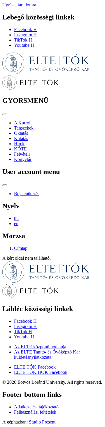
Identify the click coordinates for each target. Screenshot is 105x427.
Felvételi (22, 154)
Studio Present (42, 421)
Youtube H (24, 45)
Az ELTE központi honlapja (40, 346)
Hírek (19, 143)
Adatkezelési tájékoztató (36, 406)
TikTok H (23, 39)
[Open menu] (4, 114)
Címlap (20, 248)
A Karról (22, 122)
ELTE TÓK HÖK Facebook (40, 372)
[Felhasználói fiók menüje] (4, 185)
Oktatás (21, 133)
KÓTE (20, 148)
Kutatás (21, 138)
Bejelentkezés (26, 193)
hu (16, 218)
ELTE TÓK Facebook (35, 367)
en (16, 223)
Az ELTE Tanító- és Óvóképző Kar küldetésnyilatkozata (47, 354)
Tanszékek (24, 127)
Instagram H (25, 34)
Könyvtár (23, 159)
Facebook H (25, 29)
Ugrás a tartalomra (19, 4)
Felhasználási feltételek (35, 412)
